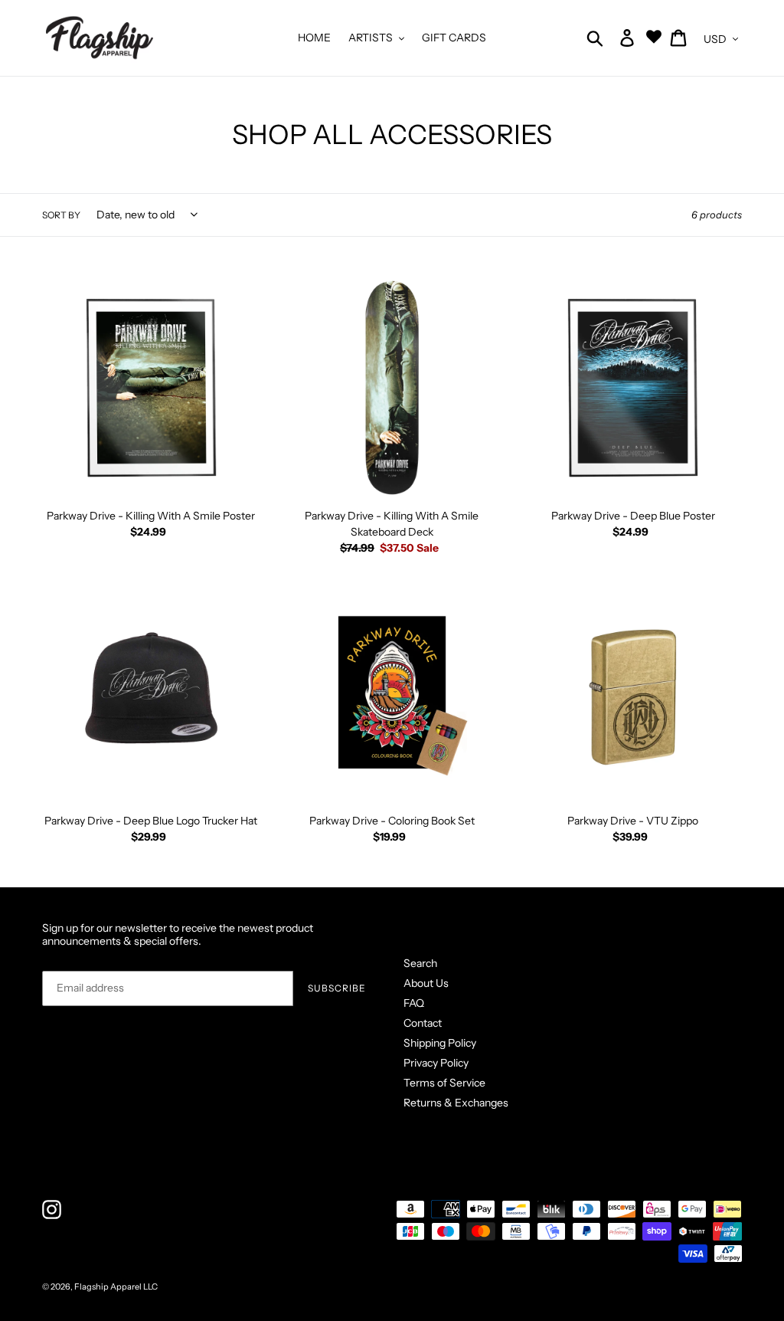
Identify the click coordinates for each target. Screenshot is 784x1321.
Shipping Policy (439, 1043)
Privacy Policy (436, 1063)
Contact (422, 1023)
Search (420, 963)
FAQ (413, 1003)
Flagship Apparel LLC (116, 1286)
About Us (426, 983)
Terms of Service (444, 1083)
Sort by (61, 215)
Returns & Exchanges (455, 1103)
